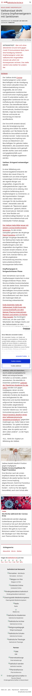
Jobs (9, 690)
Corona (19, 77)
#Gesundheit (6, 551)
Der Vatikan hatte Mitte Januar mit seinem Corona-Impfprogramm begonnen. (15, 227)
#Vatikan (19, 551)
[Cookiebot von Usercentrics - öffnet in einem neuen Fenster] (23, 329)
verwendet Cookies (21, 356)
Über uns (4, 690)
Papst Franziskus (9, 235)
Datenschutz (24, 690)
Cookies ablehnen (16, 366)
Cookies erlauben (16, 361)
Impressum (15, 690)
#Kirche (13, 551)
